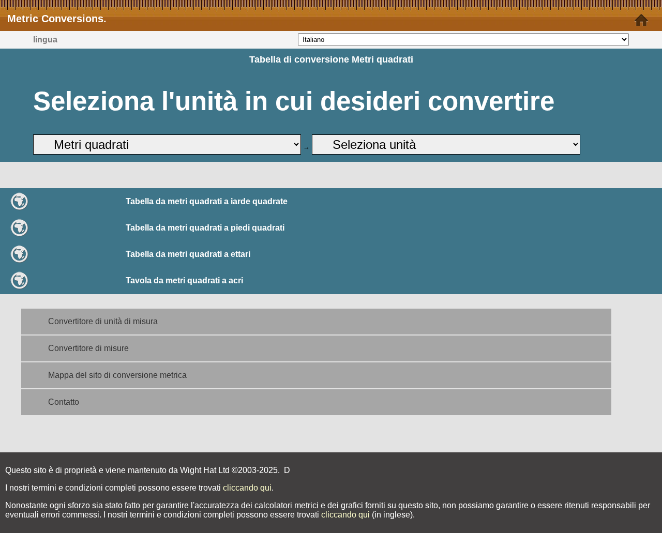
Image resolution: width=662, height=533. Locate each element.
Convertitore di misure (88, 348)
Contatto (63, 402)
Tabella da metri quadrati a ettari (188, 254)
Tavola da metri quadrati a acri (184, 280)
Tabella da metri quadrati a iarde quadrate (207, 201)
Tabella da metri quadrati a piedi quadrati (205, 227)
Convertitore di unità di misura (103, 321)
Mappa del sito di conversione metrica (117, 375)
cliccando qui (247, 487)
